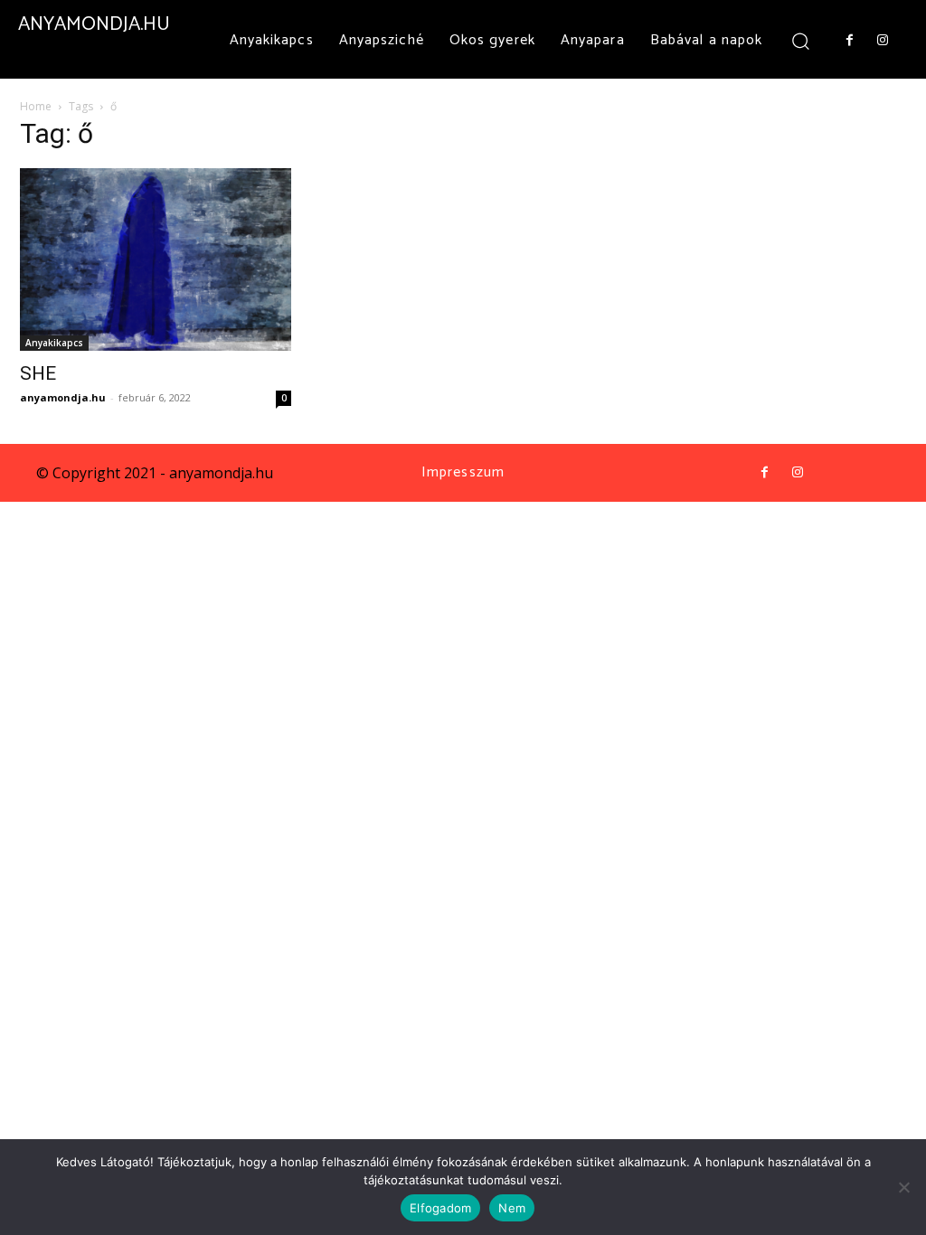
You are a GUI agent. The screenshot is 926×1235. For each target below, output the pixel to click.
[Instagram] (882, 40)
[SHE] (155, 259)
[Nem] (903, 1187)
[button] (800, 40)
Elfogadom (440, 1208)
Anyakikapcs (54, 342)
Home (36, 106)
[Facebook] (849, 40)
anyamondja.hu (63, 397)
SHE (38, 373)
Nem (511, 1208)
